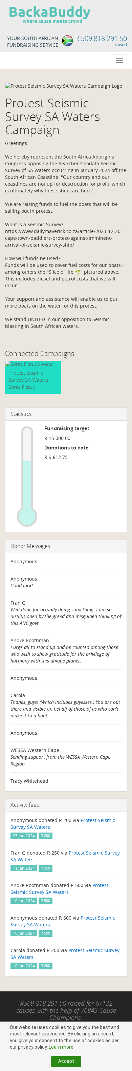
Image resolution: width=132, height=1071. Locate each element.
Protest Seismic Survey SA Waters (28, 376)
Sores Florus (21, 387)
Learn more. (61, 1047)
